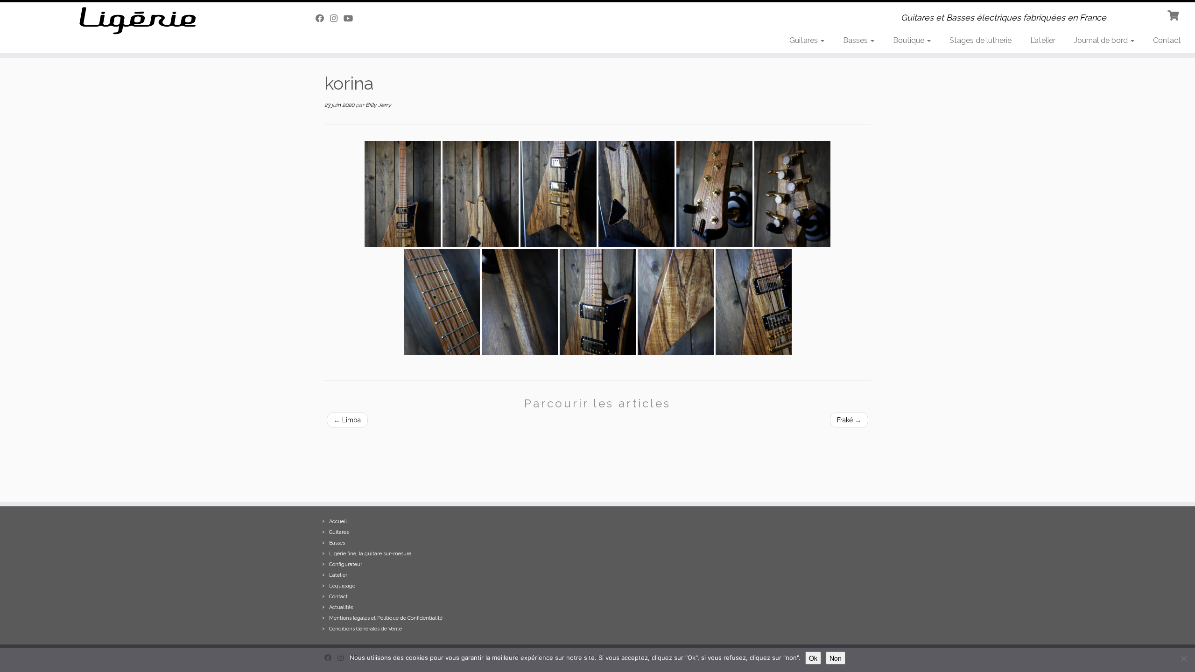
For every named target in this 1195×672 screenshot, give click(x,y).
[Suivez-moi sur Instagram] (337, 18)
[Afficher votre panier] (1174, 14)
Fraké (849, 420)
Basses (856, 40)
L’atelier (1042, 40)
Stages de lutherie (980, 40)
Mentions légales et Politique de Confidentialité (386, 618)
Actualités (341, 607)
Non (835, 658)
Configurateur (345, 564)
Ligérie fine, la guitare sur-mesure (370, 554)
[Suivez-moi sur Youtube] (351, 18)
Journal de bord (1102, 40)
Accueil (338, 521)
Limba (347, 420)
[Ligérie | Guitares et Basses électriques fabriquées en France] (138, 21)
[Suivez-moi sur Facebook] (323, 18)
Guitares (804, 40)
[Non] (1183, 658)
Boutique (909, 40)
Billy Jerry (378, 105)
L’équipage (342, 586)
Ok (813, 658)
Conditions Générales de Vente (365, 629)
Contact (1167, 40)
